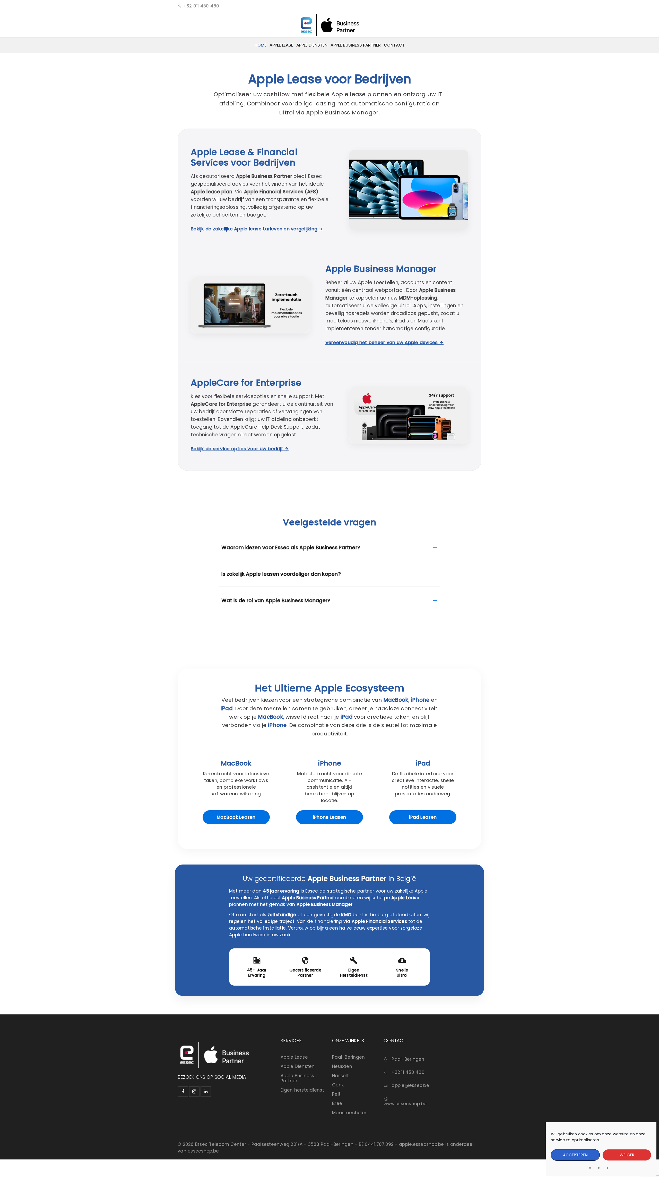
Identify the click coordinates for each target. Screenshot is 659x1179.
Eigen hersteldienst (302, 1090)
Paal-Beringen (348, 1057)
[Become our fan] (183, 1091)
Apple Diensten (298, 1066)
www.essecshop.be (405, 1104)
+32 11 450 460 (408, 1072)
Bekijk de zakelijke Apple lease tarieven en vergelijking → (257, 229)
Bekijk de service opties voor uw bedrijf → (240, 448)
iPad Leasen (423, 817)
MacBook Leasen (236, 817)
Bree (337, 1103)
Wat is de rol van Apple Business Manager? (329, 600)
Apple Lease (294, 1057)
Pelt (336, 1094)
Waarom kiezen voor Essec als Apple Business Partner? (329, 547)
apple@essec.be (410, 1085)
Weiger (627, 1155)
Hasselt (340, 1076)
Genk (338, 1085)
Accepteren (575, 1155)
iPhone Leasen (329, 817)
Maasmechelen (350, 1113)
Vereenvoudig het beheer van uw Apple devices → (384, 342)
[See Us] (194, 1091)
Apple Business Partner (297, 1078)
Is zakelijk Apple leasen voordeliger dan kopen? (329, 574)
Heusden (342, 1066)
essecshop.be (203, 1151)
